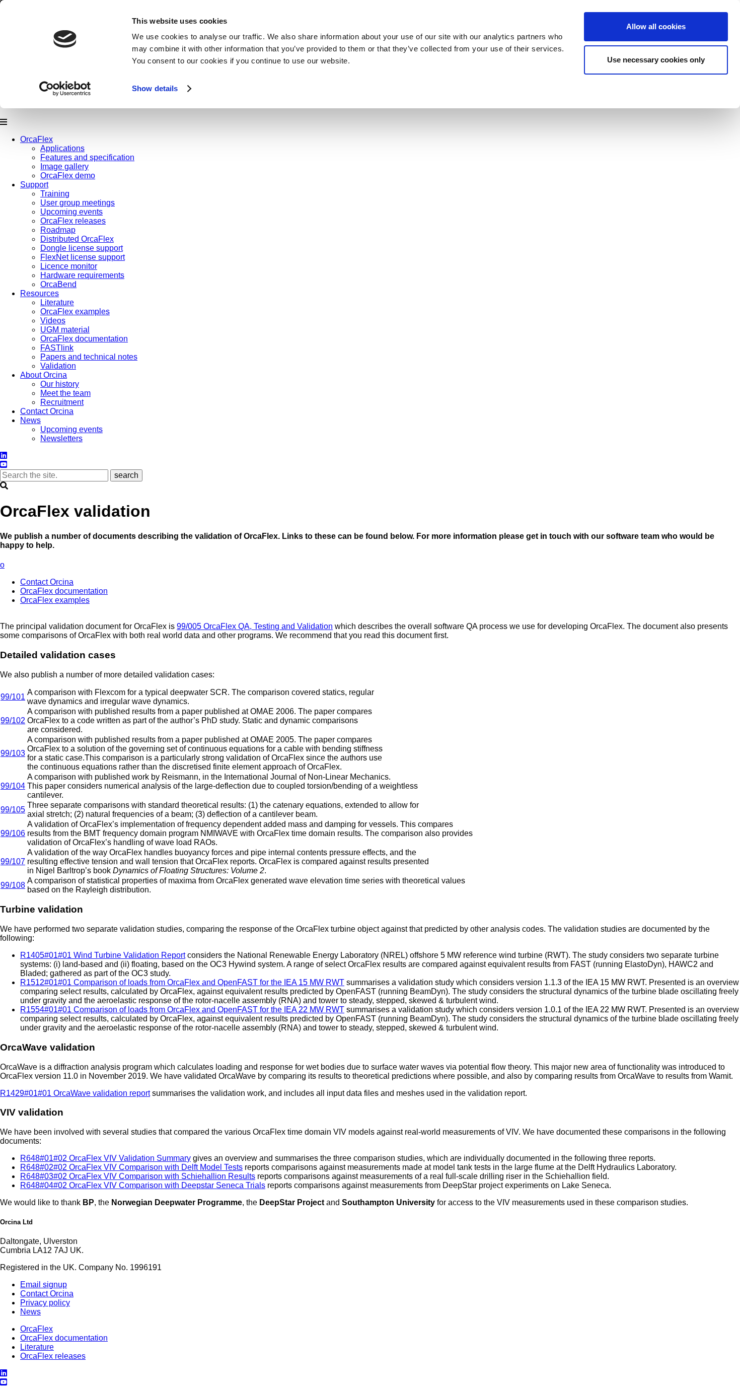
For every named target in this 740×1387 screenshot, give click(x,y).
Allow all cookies (656, 26)
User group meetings (77, 202)
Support (34, 184)
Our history (59, 384)
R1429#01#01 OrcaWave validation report (75, 1093)
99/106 (13, 833)
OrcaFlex (36, 139)
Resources (39, 293)
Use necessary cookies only (656, 59)
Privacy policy (45, 1302)
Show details (155, 88)
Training (54, 193)
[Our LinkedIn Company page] (3, 455)
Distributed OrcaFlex (77, 239)
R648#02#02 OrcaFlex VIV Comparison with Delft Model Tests (131, 1167)
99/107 (13, 861)
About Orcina (43, 375)
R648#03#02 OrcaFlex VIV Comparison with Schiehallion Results (137, 1176)
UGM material (65, 329)
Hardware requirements (82, 275)
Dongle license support (81, 248)
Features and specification (87, 157)
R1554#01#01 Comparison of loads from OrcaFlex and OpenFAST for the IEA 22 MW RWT (182, 1009)
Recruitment (62, 402)
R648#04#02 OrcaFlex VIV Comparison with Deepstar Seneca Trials (142, 1185)
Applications (62, 148)
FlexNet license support (82, 257)
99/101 (13, 696)
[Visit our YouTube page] (3, 1382)
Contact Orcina (46, 411)
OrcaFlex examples (75, 311)
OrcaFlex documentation (84, 338)
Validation (58, 366)
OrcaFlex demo (67, 175)
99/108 (13, 885)
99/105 (13, 809)
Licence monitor (68, 266)
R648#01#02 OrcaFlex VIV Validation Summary (105, 1158)
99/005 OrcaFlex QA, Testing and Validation (255, 626)
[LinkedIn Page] (3, 1373)
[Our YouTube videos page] (3, 464)
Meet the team (65, 393)
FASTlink (56, 347)
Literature (57, 302)
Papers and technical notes (88, 357)
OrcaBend (58, 284)
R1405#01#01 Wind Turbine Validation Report (102, 955)
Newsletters (61, 438)
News (30, 420)
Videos (52, 320)
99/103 (13, 753)
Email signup (43, 1284)
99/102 (13, 720)
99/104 (13, 786)
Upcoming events (71, 211)
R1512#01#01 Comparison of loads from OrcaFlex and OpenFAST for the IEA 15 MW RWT (182, 982)
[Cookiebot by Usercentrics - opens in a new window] (65, 88)
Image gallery (64, 166)
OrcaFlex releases (73, 221)
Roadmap (58, 230)
